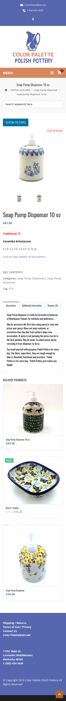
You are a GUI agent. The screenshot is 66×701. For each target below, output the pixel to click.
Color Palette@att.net (16, 635)
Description (11, 305)
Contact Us (10, 631)
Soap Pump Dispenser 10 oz (18, 439)
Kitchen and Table (20, 90)
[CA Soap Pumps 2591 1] (43, 198)
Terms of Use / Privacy (17, 627)
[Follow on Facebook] (33, 19)
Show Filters (16, 122)
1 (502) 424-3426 (13, 663)
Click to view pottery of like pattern (24, 256)
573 (11, 288)
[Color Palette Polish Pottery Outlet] (33, 47)
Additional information (32, 305)
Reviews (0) (53, 305)
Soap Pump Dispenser (46, 90)
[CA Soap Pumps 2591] (33, 158)
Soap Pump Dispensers (31, 278)
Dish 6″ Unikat (12, 508)
